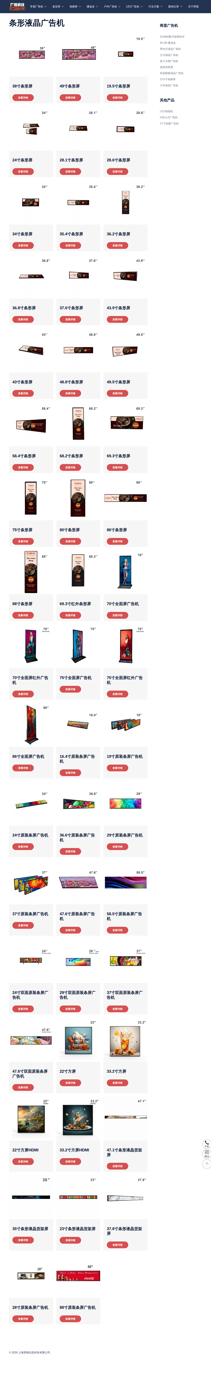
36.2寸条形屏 (118, 234)
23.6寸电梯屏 (168, 79)
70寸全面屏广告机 (123, 604)
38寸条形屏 (22, 86)
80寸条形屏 (70, 530)
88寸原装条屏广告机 (78, 1307)
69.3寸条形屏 (118, 456)
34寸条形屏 (22, 234)
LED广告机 (132, 6)
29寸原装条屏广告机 (125, 835)
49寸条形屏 (70, 86)
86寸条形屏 (117, 530)
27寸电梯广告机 (169, 123)
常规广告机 (36, 6)
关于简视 (193, 6)
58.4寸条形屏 (24, 456)
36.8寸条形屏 (24, 308)
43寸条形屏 (22, 382)
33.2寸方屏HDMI (74, 1150)
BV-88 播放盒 (168, 42)
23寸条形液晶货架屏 (78, 1228)
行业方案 (154, 6)
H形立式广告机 (169, 117)
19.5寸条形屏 (118, 86)
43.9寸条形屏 (118, 308)
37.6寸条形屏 (71, 308)
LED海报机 (166, 111)
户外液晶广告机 (169, 85)
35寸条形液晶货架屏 (30, 1228)
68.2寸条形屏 (71, 456)
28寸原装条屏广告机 (30, 1307)
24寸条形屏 (22, 160)
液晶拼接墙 (166, 67)
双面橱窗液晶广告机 (172, 73)
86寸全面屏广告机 (28, 756)
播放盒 (91, 6)
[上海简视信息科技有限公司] (17, 6)
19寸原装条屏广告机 (125, 756)
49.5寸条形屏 (118, 382)
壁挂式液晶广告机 (170, 49)
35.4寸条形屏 (71, 234)
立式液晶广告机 (169, 55)
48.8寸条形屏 (71, 382)
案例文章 (173, 6)
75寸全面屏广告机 (76, 677)
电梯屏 (73, 6)
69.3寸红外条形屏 (75, 604)
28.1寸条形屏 (71, 160)
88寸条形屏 (22, 604)
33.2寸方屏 (116, 1071)
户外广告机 (110, 6)
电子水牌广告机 (169, 61)
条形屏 (56, 6)
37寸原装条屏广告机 (30, 914)
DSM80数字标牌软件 (172, 36)
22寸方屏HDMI (25, 1150)
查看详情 (23, 97)
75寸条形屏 (22, 530)
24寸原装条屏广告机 (30, 835)
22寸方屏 (68, 1071)
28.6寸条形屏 (118, 160)
